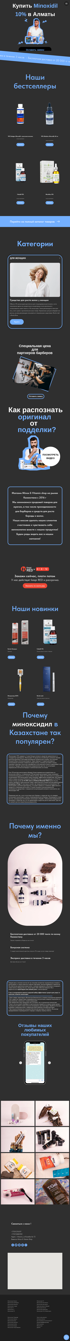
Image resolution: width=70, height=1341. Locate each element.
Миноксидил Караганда (42, 1309)
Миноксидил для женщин (42, 1302)
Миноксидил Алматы (12, 1301)
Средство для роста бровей (43, 1306)
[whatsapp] (16, 1245)
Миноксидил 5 (11, 1309)
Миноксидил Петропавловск (14, 1327)
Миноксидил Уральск (12, 1319)
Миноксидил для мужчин (42, 1304)
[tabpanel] (35, 294)
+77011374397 (16, 1232)
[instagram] (19, 1245)
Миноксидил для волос (13, 1304)
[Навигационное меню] (66, 3)
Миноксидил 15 (40, 1301)
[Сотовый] (12, 1245)
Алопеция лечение (41, 1319)
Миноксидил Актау (12, 1320)
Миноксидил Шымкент (13, 1322)
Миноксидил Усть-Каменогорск (44, 1311)
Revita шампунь (40, 1324)
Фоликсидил (39, 1325)
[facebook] (26, 1245)
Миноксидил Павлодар (13, 1317)
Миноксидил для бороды (13, 1302)
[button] (35, 50)
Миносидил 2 (11, 1307)
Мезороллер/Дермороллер (43, 1322)
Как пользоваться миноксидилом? (44, 1320)
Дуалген (38, 1327)
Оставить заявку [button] (36, 396)
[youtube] (22, 1245)
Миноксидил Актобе (12, 1324)
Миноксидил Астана (41, 1307)
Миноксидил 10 (11, 1311)
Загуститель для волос (42, 1317)
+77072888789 (16, 1234)
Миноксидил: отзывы (12, 1306)
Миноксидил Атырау (12, 1325)
